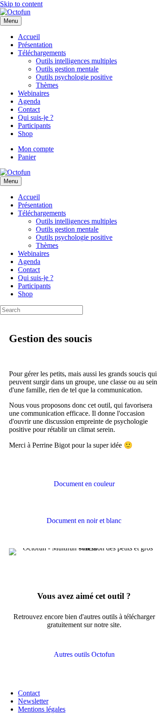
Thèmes (47, 85)
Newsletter (33, 701)
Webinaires (33, 93)
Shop (25, 133)
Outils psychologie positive (74, 77)
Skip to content (21, 4)
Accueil (29, 36)
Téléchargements (42, 53)
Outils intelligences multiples (76, 61)
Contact (29, 109)
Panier (27, 157)
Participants (34, 125)
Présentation (35, 44)
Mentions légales (41, 709)
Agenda (29, 101)
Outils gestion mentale (67, 69)
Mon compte (36, 149)
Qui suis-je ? (35, 117)
